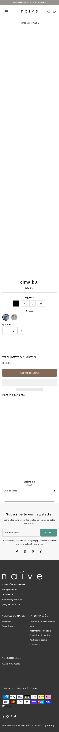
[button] (29, 382)
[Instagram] (25, 552)
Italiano (7, 688)
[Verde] (14, 317)
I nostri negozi (9, 626)
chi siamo (6, 621)
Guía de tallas (10, 490)
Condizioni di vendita (39, 635)
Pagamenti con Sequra (40, 630)
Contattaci (34, 644)
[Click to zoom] (51, 37)
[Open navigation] (9, 12)
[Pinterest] (33, 552)
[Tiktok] (40, 552)
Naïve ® (29, 725)
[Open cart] (54, 11)
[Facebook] (17, 552)
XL (41, 303)
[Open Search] (48, 11)
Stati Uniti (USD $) (26, 688)
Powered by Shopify (44, 725)
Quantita (6, 324)
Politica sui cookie (38, 639)
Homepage (25, 23)
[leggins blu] (29, 438)
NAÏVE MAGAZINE (11, 663)
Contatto (6, 363)
